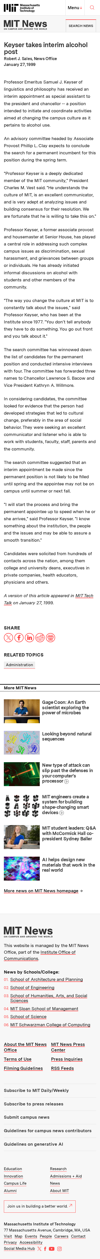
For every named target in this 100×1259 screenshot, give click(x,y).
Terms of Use (18, 1059)
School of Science (28, 1016)
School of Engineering (32, 987)
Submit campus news (26, 1117)
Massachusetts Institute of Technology (40, 1224)
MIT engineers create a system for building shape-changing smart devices (65, 804)
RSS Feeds (62, 1068)
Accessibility (31, 1242)
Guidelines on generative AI (33, 1144)
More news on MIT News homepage (41, 890)
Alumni (10, 1190)
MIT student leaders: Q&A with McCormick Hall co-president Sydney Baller (69, 833)
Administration (19, 665)
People (46, 1236)
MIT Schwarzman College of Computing (50, 1024)
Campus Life (15, 1183)
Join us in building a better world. (37, 1206)
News (55, 1183)
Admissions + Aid (66, 1176)
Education (13, 1169)
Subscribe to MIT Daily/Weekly (36, 1090)
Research (58, 1169)
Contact (78, 1236)
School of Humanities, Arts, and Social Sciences (48, 998)
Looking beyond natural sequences (66, 736)
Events (31, 1236)
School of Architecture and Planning (46, 979)
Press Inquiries (67, 1059)
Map (18, 1236)
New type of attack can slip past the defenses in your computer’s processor (67, 773)
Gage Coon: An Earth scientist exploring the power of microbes (65, 707)
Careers (61, 1236)
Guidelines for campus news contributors (48, 1130)
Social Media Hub (19, 1248)
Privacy (10, 1242)
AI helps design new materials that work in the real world (68, 865)
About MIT (59, 1190)
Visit (8, 1236)
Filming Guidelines (23, 1068)
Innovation (13, 1176)
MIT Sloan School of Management (44, 1008)
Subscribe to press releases (33, 1103)
